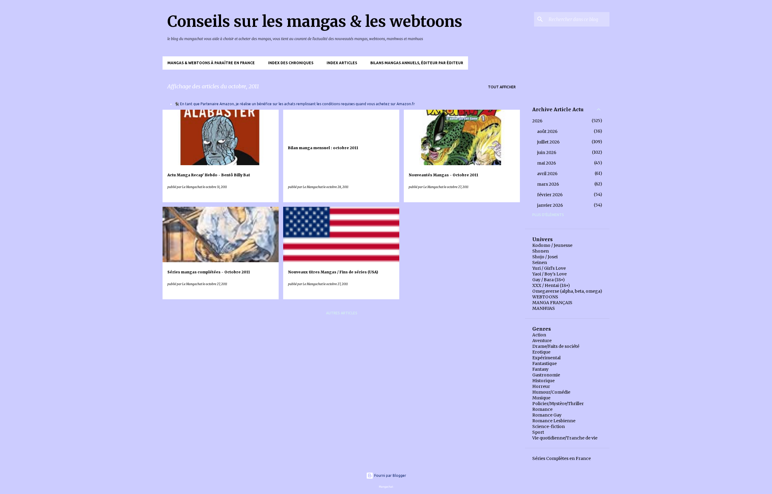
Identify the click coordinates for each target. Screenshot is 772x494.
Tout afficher (502, 87)
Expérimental (546, 357)
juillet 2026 (548, 142)
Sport (538, 432)
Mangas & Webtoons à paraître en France (211, 63)
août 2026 (547, 131)
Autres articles (341, 313)
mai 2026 (546, 163)
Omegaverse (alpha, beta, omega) (567, 291)
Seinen (539, 262)
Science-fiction (548, 426)
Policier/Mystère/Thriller (558, 403)
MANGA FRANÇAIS (552, 302)
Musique (541, 398)
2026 (537, 121)
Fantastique (544, 363)
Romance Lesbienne (553, 420)
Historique (543, 380)
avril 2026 (547, 173)
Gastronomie (546, 375)
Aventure (542, 340)
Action (539, 335)
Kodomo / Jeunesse (552, 245)
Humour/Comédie (551, 392)
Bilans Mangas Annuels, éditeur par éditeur (416, 63)
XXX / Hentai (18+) (551, 285)
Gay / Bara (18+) (548, 279)
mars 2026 (548, 184)
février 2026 (550, 194)
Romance (542, 409)
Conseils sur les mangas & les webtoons (314, 21)
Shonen (540, 251)
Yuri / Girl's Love (549, 268)
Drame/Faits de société (555, 346)
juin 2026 (546, 152)
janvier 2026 (550, 205)
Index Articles (342, 63)
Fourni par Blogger (389, 475)
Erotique (541, 352)
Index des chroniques (290, 63)
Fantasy (540, 369)
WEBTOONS (545, 297)
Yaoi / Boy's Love (549, 274)
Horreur (541, 386)
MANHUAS (543, 308)
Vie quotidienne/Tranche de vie (564, 438)
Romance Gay (547, 415)
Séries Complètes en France (561, 458)
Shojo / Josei (545, 257)
